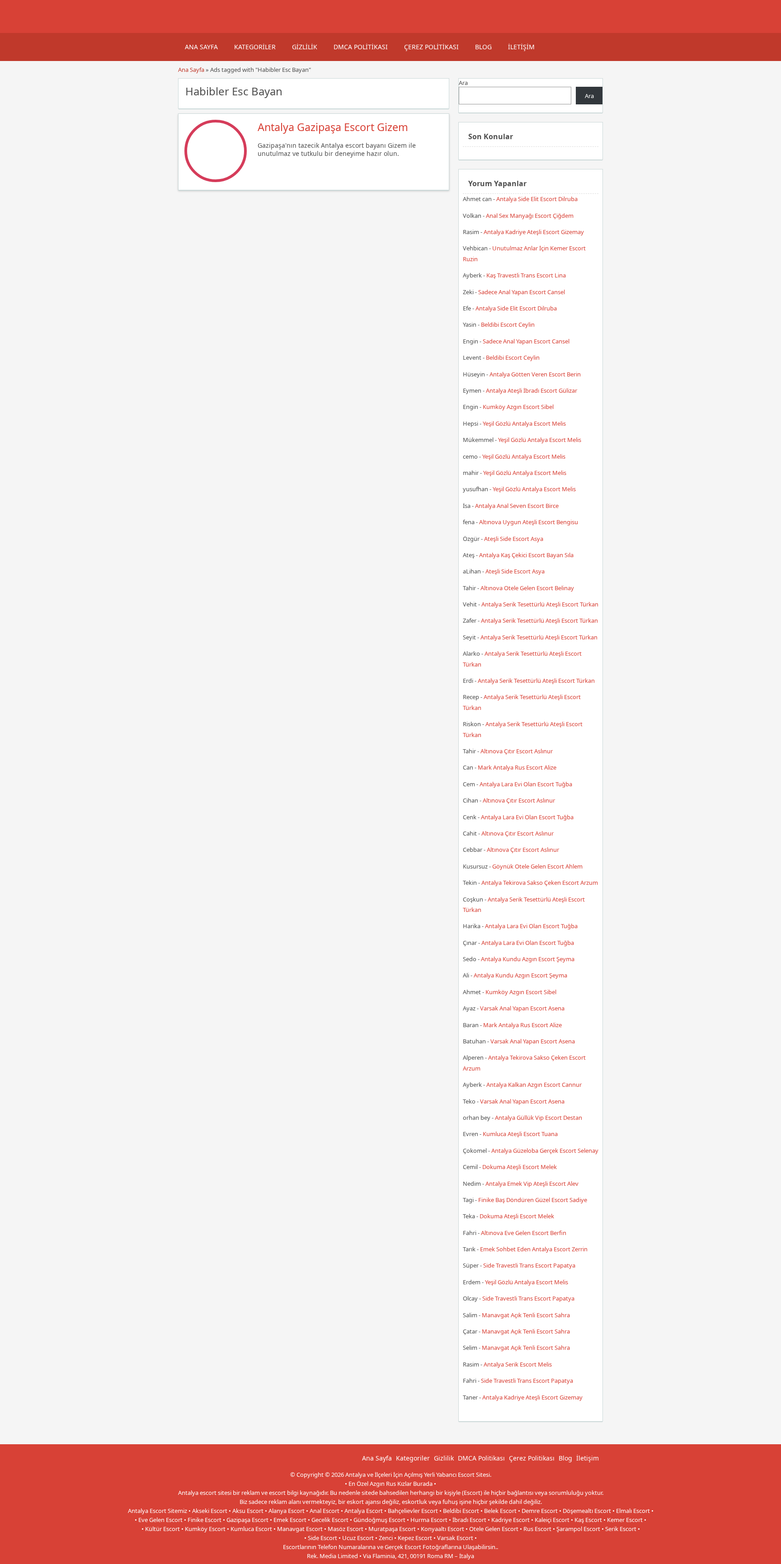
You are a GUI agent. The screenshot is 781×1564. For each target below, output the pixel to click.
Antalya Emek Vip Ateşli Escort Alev (532, 1183)
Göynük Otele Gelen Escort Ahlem (537, 866)
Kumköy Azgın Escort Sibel (518, 407)
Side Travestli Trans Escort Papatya (529, 1265)
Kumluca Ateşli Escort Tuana (520, 1134)
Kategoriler (255, 46)
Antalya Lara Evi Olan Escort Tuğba (526, 784)
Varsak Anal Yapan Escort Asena (522, 1008)
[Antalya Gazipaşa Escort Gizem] (215, 180)
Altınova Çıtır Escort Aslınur (516, 751)
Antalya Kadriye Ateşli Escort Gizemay (534, 232)
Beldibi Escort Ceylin (508, 324)
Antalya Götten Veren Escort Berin (535, 374)
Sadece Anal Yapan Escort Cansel (521, 292)
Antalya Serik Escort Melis (518, 1364)
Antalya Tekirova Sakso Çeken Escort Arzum (539, 882)
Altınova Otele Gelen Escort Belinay (527, 588)
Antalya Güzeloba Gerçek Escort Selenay (544, 1150)
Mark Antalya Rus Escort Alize (517, 767)
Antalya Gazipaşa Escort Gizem (333, 127)
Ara (463, 83)
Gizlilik (304, 46)
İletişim (521, 46)
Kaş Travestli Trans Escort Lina (526, 275)
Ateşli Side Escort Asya (513, 539)
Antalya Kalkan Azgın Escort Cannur (534, 1084)
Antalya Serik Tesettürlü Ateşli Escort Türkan (539, 604)
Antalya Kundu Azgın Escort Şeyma (527, 959)
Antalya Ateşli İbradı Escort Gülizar (531, 390)
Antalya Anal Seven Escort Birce (517, 506)
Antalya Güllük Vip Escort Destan (538, 1117)
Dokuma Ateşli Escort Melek (519, 1167)
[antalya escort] (189, 28)
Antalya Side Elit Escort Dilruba (537, 199)
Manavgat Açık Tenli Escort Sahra (526, 1315)
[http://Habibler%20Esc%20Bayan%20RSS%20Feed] (437, 90)
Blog (483, 46)
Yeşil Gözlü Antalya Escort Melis (524, 423)
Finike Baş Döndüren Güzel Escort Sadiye (532, 1200)
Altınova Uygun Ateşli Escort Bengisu (528, 522)
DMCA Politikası (361, 46)
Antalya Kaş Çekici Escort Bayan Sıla (526, 555)
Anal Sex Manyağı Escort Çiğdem (530, 215)
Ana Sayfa (201, 46)
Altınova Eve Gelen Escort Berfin (523, 1233)
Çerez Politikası (431, 46)
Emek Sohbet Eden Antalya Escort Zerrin (534, 1249)
